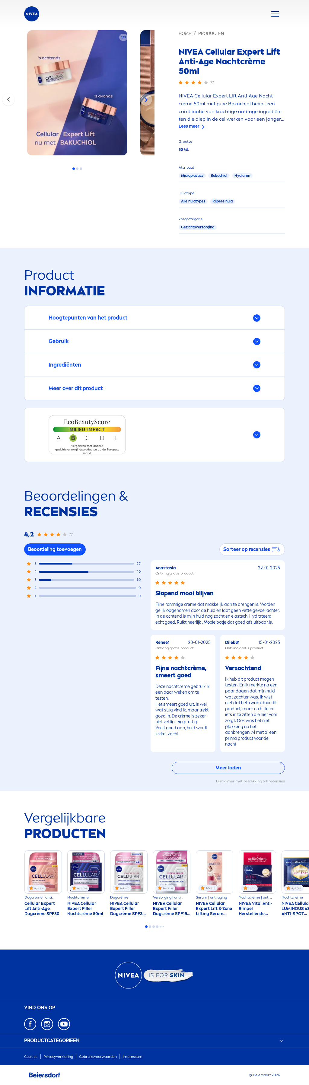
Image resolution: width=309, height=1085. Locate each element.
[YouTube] (64, 1024)
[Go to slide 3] (81, 168)
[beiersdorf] (44, 1075)
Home (185, 33)
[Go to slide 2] (77, 168)
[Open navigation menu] (275, 14)
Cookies (30, 1057)
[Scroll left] (8, 100)
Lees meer (189, 126)
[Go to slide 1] (73, 168)
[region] (77, 94)
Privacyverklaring (58, 1057)
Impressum (132, 1057)
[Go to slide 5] (160, 927)
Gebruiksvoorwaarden (98, 1057)
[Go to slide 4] (157, 926)
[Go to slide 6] (163, 926)
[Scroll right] (146, 100)
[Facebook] (30, 1024)
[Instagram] (47, 1024)
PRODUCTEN (211, 33)
